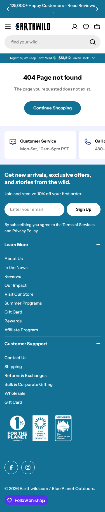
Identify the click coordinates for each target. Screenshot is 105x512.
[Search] (92, 42)
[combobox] (52, 42)
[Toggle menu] (7, 26)
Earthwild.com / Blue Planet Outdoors (57, 488)
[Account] (74, 26)
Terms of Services (78, 224)
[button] (7, 9)
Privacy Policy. (25, 230)
